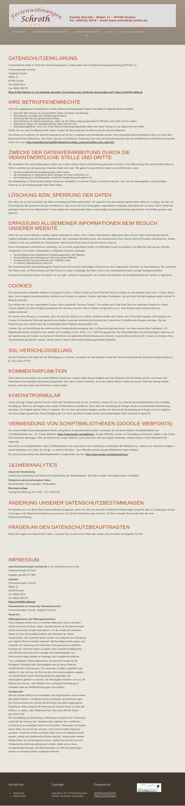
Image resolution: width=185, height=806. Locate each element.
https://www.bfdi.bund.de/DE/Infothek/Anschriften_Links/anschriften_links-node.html (70, 142)
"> (128, 92)
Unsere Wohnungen (86, 32)
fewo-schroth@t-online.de (129, 92)
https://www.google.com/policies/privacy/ (107, 454)
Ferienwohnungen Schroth (50, 32)
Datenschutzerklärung (42, 58)
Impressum (23, 560)
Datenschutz (19, 796)
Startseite (18, 32)
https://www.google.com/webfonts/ (76, 434)
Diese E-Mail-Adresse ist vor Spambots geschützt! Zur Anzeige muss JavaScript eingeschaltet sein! (61, 92)
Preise (110, 32)
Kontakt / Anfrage (133, 32)
